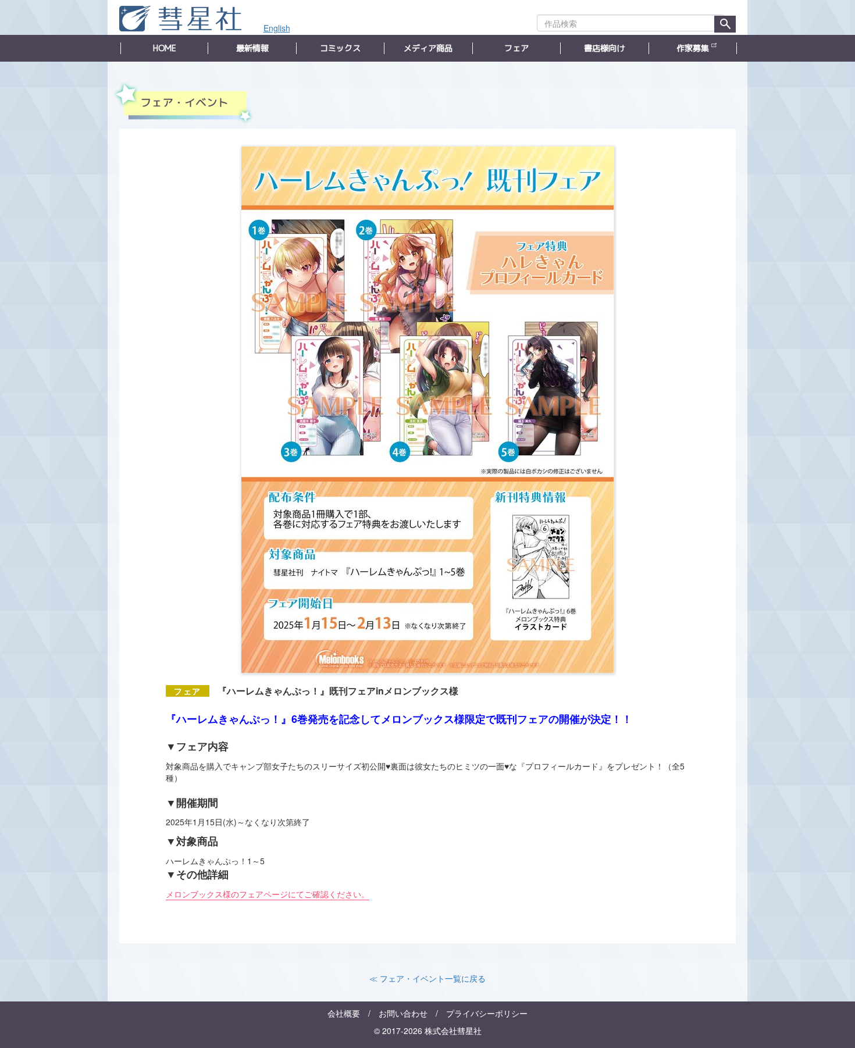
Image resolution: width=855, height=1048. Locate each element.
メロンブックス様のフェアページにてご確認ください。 (267, 894)
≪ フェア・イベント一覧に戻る (427, 978)
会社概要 (343, 1013)
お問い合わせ (403, 1013)
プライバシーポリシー (487, 1013)
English (276, 28)
